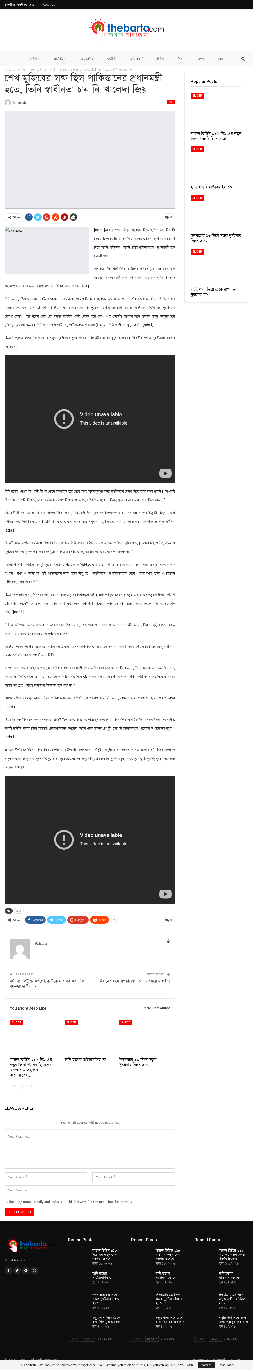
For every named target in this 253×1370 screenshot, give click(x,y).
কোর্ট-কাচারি (137, 59)
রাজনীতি (58, 59)
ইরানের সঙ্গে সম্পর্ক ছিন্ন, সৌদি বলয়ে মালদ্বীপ (135, 981)
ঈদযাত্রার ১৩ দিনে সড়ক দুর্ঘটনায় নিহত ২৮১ (105, 1299)
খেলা (220, 59)
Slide (18, 911)
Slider (16, 1022)
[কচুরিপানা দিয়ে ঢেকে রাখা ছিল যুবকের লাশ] (216, 266)
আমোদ (201, 59)
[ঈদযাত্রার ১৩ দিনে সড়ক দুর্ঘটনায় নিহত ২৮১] (144, 1037)
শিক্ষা (180, 59)
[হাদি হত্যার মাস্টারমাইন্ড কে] (90, 1037)
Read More (226, 1365)
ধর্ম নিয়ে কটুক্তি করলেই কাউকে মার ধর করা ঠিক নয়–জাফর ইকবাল (47, 983)
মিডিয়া (160, 59)
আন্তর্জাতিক (87, 59)
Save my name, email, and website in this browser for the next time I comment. (70, 1201)
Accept (206, 1364)
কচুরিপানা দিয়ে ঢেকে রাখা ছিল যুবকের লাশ (106, 1319)
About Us (49, 4)
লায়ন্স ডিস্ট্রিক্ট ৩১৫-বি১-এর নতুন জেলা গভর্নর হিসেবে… (105, 1254)
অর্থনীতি (111, 59)
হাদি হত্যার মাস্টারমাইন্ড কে (102, 1275)
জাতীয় (33, 59)
